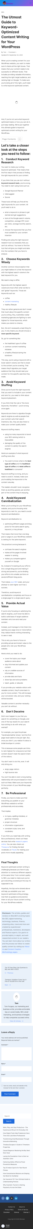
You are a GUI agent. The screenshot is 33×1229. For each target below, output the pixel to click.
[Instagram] (11, 1198)
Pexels (14, 850)
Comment (4, 1045)
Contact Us (11, 1207)
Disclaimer (7, 1212)
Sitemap (16, 1212)
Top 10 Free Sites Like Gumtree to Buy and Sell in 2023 (16, 968)
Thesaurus (5, 847)
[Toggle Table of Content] (19, 139)
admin (8, 1226)
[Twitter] (7, 1198)
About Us (22, 1207)
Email (3, 1074)
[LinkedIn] (16, 1198)
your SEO (14, 582)
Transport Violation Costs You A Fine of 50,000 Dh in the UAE (15, 980)
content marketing (12, 301)
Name (3, 1063)
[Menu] (30, 3)
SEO (2, 12)
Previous (10, 973)
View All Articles (15, 1021)
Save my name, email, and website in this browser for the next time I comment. (15, 1087)
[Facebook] (3, 1198)
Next (6, 985)
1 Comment (12, 52)
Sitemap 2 (26, 1212)
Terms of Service (23, 1209)
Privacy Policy (9, 1209)
